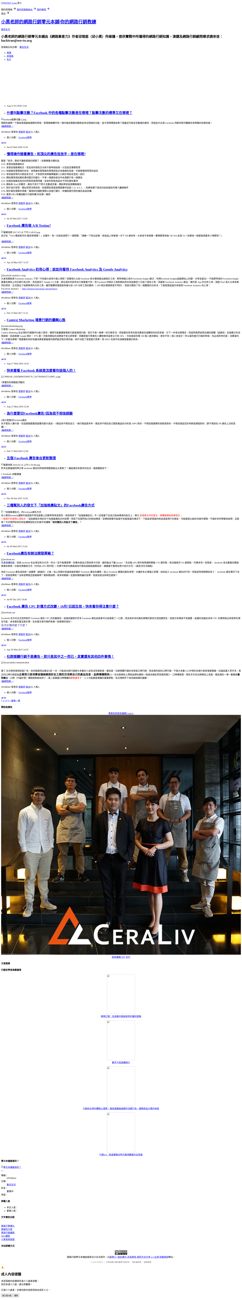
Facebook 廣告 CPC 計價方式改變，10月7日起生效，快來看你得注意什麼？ (63, 606)
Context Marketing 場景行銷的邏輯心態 (36, 320)
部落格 (10, 56)
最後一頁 (15, 700)
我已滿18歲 (6, 1296)
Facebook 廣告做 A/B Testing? (29, 225)
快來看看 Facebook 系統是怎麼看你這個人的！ (41, 370)
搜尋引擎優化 (8, 1226)
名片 (9, 59)
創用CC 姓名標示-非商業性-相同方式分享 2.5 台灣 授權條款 (139, 1257)
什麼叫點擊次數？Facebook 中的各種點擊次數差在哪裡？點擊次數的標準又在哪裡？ (69, 113)
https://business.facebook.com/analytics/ (39, 289)
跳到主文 (5, 29)
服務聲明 (147, 1262)
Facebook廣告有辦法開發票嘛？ (30, 553)
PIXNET (100, 1262)
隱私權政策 (136, 1262)
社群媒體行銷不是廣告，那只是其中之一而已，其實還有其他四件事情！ (60, 656)
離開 (16, 1296)
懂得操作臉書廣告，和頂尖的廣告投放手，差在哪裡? (46, 154)
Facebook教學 (25, 137)
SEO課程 (5, 1236)
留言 (28, 132)
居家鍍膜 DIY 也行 (121, 957)
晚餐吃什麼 (6, 1229)
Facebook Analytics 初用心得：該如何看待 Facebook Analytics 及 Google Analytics (67, 269)
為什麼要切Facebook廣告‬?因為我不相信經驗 (40, 413)
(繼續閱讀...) (7, 126)
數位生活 (24, 47)
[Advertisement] (85, 82)
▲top (3, 142)
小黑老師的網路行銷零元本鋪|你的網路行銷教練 (48, 21)
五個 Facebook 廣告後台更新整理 (31, 458)
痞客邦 (21, 132)
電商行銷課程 (8, 1232)
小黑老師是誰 (8, 1239)
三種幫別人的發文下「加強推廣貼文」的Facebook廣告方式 (51, 505)
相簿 (9, 53)
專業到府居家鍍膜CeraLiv (121, 713)
